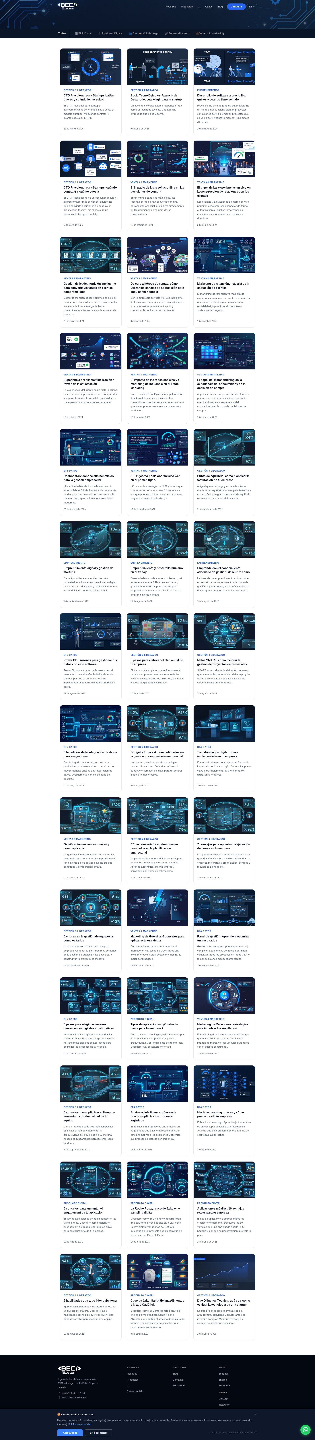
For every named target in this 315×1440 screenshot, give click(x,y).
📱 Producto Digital (110, 33)
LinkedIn (223, 1399)
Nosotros (171, 6)
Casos (209, 6)
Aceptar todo (70, 1432)
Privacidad (179, 1385)
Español (223, 1373)
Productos (187, 6)
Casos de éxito (135, 1391)
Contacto (236, 6)
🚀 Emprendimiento (177, 33)
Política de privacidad (79, 1424)
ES (250, 6)
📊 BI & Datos (83, 33)
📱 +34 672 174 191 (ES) (71, 1393)
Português (224, 1385)
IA (199, 6)
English (223, 1379)
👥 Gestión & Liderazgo (144, 33)
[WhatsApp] (305, 1430)
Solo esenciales (99, 1432)
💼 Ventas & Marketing (210, 33)
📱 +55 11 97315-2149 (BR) (72, 1397)
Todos (62, 33)
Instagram (224, 1404)
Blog (220, 6)
